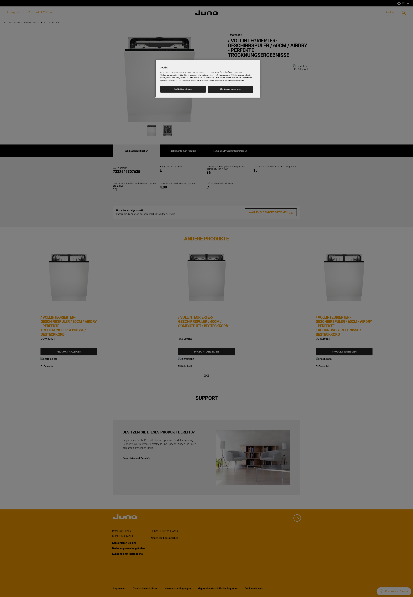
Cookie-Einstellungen (183, 89)
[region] (207, 79)
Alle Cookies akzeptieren (230, 89)
